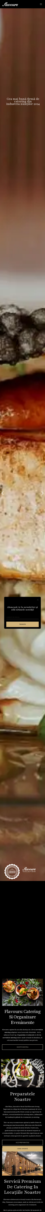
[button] (41, 4)
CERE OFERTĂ (22, 1149)
